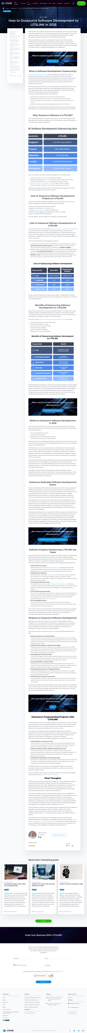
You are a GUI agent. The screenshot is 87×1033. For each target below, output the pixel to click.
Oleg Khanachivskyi (66, 911)
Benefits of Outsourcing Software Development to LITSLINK (15, 49)
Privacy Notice (58, 971)
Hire (50, 3)
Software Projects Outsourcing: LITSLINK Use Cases (14, 62)
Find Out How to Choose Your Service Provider (53, 539)
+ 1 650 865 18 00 (74, 1007)
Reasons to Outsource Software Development (14, 66)
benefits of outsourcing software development (51, 319)
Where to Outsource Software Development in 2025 (15, 54)
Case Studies (16, 3)
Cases (4, 1000)
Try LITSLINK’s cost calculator (53, 410)
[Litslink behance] (83, 1031)
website (52, 208)
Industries (35, 3)
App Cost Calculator (39, 210)
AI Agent (29, 3)
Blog (54, 3)
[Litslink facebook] (70, 1030)
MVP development (54, 567)
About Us (5, 1002)
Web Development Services (32, 1002)
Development (13, 8)
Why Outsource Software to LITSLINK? (15, 37)
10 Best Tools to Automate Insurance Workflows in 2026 (43, 884)
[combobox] (15, 965)
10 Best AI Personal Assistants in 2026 (71, 884)
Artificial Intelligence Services (32, 997)
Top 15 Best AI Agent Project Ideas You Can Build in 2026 (14, 884)
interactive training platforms (58, 584)
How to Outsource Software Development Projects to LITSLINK (14, 40)
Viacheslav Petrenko (11, 911)
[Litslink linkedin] (78, 1030)
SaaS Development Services (32, 1004)
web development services (50, 774)
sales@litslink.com (75, 1003)
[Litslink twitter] (74, 1030)
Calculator (5, 1015)
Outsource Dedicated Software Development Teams (14, 58)
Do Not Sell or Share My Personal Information (11, 1012)
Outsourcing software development (38, 74)
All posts (43, 921)
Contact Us (81, 3)
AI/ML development (51, 598)
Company (59, 3)
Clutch (46, 181)
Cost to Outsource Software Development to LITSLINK (15, 45)
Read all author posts (59, 835)
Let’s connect (52, 61)
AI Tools (6, 889)
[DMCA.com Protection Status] (6, 1020)
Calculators (67, 3)
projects (46, 179)
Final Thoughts (13, 72)
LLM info (5, 1018)
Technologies (43, 3)
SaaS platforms (51, 574)
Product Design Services (31, 1007)
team (44, 208)
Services (23, 3)
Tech (4, 1004)
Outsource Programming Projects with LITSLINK (15, 70)
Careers (70, 997)
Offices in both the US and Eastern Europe (42, 183)
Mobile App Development (31, 1000)
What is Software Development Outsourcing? (13, 33)
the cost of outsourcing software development (63, 229)
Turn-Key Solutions (29, 1013)
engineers (43, 177)
